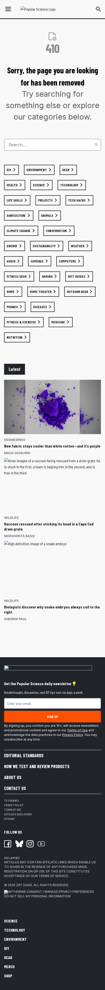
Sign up (52, 716)
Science (11, 920)
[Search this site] (98, 9)
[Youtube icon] (41, 843)
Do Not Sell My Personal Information (37, 896)
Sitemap (9, 818)
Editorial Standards (24, 755)
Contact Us (15, 788)
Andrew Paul (15, 619)
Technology (14, 930)
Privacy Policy (72, 735)
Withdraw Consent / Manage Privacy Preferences (51, 892)
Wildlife (11, 517)
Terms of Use (77, 730)
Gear (8, 957)
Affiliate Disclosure (18, 814)
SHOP (8, 975)
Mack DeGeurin (17, 453)
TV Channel (11, 800)
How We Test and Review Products (37, 766)
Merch (9, 966)
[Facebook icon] (7, 843)
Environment (15, 939)
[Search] (96, 144)
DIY (6, 948)
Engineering (14, 439)
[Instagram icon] (30, 843)
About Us (12, 777)
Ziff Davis (24, 885)
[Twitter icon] (18, 843)
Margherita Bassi (19, 536)
